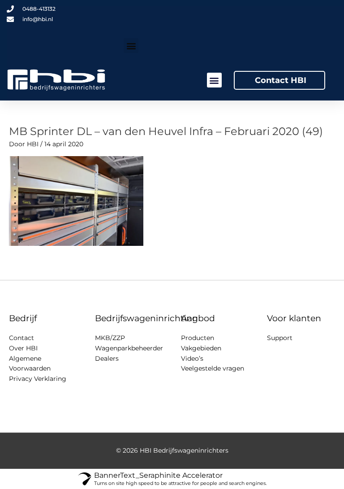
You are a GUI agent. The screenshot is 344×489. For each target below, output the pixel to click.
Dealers (107, 358)
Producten (197, 337)
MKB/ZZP (110, 337)
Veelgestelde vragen (212, 368)
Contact (21, 337)
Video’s (192, 358)
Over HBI (23, 348)
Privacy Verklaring (37, 378)
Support (279, 337)
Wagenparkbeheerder (129, 348)
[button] (131, 45)
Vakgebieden (201, 348)
